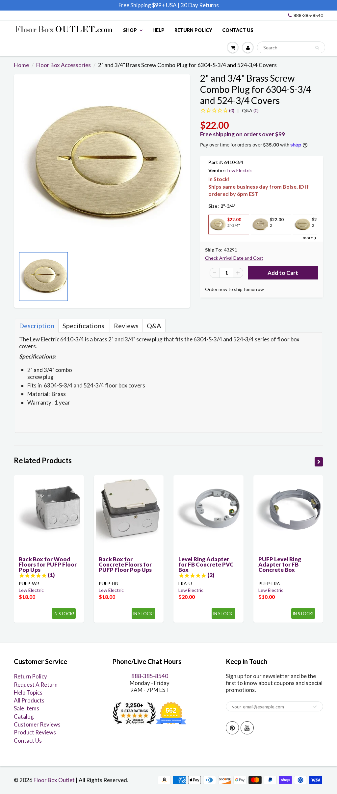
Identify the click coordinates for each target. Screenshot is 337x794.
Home (21, 65)
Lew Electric (239, 170)
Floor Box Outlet (54, 780)
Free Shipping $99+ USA (147, 5)
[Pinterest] (232, 727)
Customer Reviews (37, 724)
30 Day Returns (200, 5)
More (217, 239)
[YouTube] (247, 727)
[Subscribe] (315, 706)
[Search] (317, 47)
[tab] (37, 325)
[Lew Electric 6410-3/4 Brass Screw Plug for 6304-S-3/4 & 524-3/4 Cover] (102, 164)
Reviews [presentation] (126, 326)
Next (183, 278)
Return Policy (193, 30)
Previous (20, 278)
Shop (130, 30)
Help (158, 30)
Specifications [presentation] (84, 326)
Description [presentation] (36, 326)
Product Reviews (35, 732)
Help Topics (28, 692)
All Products (29, 700)
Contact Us (237, 30)
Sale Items (26, 708)
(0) (250, 110)
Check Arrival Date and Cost (234, 258)
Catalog (24, 716)
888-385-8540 (308, 15)
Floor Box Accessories (63, 65)
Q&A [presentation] (154, 326)
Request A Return (36, 684)
